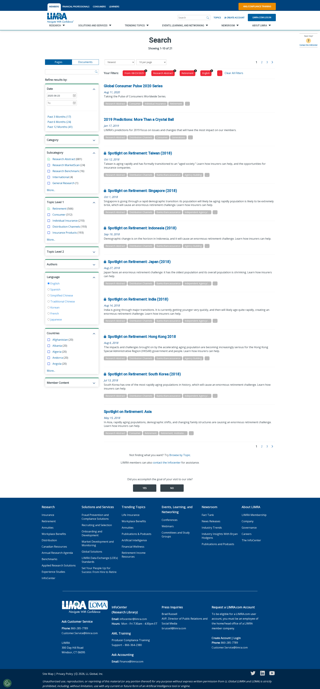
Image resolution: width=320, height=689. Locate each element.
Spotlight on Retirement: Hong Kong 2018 (142, 336)
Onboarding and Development (92, 533)
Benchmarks (49, 559)
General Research (63, 183)
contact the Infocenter (167, 462)
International (60, 177)
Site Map (48, 674)
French (54, 313)
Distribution (49, 540)
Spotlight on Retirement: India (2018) (138, 299)
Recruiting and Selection (97, 525)
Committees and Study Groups (176, 534)
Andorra (57, 358)
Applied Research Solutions (59, 565)
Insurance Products (64, 232)
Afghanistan (60, 339)
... (219, 73)
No (172, 488)
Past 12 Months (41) (60, 127)
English (55, 283)
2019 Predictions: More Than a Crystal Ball (139, 119)
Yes (145, 488)
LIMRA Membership (254, 515)
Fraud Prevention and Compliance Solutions (95, 517)
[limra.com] (60, 17)
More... (51, 190)
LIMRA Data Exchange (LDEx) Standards (100, 560)
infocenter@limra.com (133, 619)
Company (248, 521)
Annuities (48, 527)
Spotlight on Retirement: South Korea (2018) (144, 374)
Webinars (168, 526)
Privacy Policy (64, 674)
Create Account (235, 17)
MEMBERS (54, 6)
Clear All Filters (234, 73)
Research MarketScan (66, 165)
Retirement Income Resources (134, 554)
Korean (55, 307)
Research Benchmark (65, 171)
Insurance (48, 515)
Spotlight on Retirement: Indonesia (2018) (142, 228)
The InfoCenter (251, 540)
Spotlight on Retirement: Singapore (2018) (142, 191)
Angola (56, 364)
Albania (57, 346)
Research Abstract (63, 159)
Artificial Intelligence (134, 540)
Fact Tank (208, 515)
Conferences (170, 520)
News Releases (211, 521)
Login (237, 638)
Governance (249, 527)
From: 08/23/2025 (134, 73)
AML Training (121, 633)
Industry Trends (212, 527)
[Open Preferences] (7, 683)
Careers (247, 534)
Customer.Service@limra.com (80, 633)
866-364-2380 (133, 645)
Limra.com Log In (261, 17)
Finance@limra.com (131, 661)
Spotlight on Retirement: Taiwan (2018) (140, 153)
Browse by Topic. (180, 455)
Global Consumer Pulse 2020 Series (133, 86)
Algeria (56, 352)
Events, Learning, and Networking (177, 509)
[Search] (207, 17)
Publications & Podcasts (136, 534)
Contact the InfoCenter (309, 45)
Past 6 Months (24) (59, 122)
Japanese (56, 319)
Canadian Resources (54, 546)
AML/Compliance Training (257, 6)
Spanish (55, 289)
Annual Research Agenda (57, 553)
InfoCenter (48, 578)
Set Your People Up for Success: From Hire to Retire (99, 570)
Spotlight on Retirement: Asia (128, 412)
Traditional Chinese (62, 301)
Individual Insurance (65, 220)
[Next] (272, 62)
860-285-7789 (79, 628)
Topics (217, 17)
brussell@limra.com (174, 628)
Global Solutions (92, 551)
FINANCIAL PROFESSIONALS (76, 6)
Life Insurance (131, 515)
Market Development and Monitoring (98, 543)
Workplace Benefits (54, 534)
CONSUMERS (99, 6)
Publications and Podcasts (218, 544)
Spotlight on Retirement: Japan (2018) (139, 262)
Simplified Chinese (61, 295)
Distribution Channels (66, 226)
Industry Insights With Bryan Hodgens (220, 536)
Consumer (59, 214)
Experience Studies (53, 572)
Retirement (59, 208)
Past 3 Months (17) (59, 117)
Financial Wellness (133, 546)
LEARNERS (114, 6)
